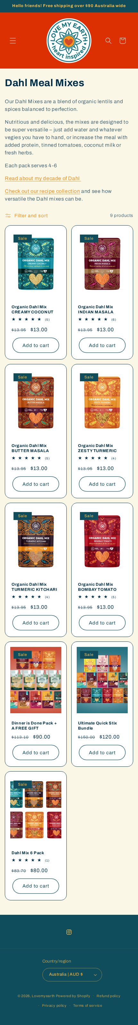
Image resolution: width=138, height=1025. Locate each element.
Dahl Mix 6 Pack (28, 853)
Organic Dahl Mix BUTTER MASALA (30, 448)
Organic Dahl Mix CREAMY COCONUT (33, 309)
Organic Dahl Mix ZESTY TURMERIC (97, 448)
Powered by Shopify (73, 995)
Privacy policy (54, 1005)
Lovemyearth (43, 995)
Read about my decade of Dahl (43, 178)
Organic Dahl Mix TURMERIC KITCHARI (34, 587)
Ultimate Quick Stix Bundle (97, 726)
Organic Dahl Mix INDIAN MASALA (95, 309)
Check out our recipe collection (42, 191)
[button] (13, 41)
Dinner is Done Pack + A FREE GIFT (34, 726)
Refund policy (108, 996)
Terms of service (87, 1005)
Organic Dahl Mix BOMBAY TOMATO (97, 587)
